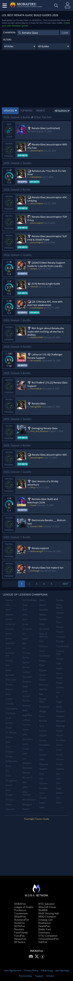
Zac (58, 773)
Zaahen (60, 768)
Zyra (58, 802)
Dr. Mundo (11, 732)
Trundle (60, 641)
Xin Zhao (60, 740)
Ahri (8, 605)
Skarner (43, 783)
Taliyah (60, 612)
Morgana (27, 804)
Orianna (43, 646)
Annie (9, 638)
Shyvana (43, 764)
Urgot (59, 668)
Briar (8, 694)
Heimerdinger (29, 600)
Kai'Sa (25, 657)
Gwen (9, 804)
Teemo (59, 627)
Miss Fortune (26, 793)
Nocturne (44, 629)
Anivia (9, 633)
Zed (58, 778)
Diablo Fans (44, 929)
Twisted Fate (60, 652)
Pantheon (44, 655)
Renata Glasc (43, 700)
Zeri (58, 783)
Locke (25, 744)
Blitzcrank (11, 679)
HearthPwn (44, 926)
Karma (25, 667)
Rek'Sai (43, 689)
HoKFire (42, 942)
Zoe (58, 797)
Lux (24, 758)
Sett (41, 749)
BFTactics (19, 942)
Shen (42, 759)
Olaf (41, 641)
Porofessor (20, 910)
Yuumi (59, 764)
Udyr (58, 663)
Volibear (60, 716)
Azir (8, 665)
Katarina (26, 681)
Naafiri (26, 809)
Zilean (59, 792)
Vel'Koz (60, 687)
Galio (8, 775)
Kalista (25, 662)
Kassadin (27, 676)
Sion (41, 773)
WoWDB (43, 910)
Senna (42, 740)
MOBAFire (20, 904)
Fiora (8, 766)
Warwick (60, 720)
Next (65, 583)
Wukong (60, 725)
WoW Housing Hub (48, 913)
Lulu (24, 753)
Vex (58, 692)
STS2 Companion (47, 935)
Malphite (27, 763)
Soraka (43, 797)
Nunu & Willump (43, 635)
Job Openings (62, 970)
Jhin (24, 643)
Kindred (26, 705)
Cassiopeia (11, 708)
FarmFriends (21, 932)
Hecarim (10, 809)
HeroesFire (20, 939)
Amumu (10, 629)
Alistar (9, 619)
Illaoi (24, 609)
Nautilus (43, 609)
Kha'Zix (26, 700)
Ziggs (59, 788)
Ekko (8, 742)
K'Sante (26, 652)
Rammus (43, 684)
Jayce (25, 638)
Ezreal (9, 756)
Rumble (43, 720)
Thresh (59, 631)
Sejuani (43, 735)
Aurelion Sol (10, 654)
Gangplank (11, 780)
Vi (57, 697)
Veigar (59, 682)
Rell (41, 694)
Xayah (59, 730)
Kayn (25, 691)
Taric (58, 622)
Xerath (59, 735)
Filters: (7, 39)
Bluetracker (44, 923)
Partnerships (25, 975)
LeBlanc (26, 720)
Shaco (42, 754)
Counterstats (21, 913)
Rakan (42, 679)
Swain (42, 802)
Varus (59, 673)
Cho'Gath (10, 713)
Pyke (41, 665)
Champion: (9, 32)
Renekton (44, 706)
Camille (9, 703)
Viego (59, 701)
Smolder (43, 788)
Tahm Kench (59, 606)
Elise (8, 746)
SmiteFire (19, 923)
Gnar (8, 790)
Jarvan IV (26, 629)
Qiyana (43, 670)
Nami (42, 600)
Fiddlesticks (12, 761)
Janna (25, 624)
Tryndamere (62, 646)
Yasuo (59, 744)
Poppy (42, 660)
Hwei (25, 605)
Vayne (59, 677)
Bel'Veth (10, 675)
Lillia (24, 734)
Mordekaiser (29, 799)
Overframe (44, 932)
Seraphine (44, 744)
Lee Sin (26, 724)
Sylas (42, 807)
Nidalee (43, 619)
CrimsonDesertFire (48, 939)
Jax (23, 633)
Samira (43, 730)
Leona (25, 729)
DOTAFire (19, 926)
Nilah (42, 624)
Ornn (42, 651)
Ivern (25, 619)
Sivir (41, 778)
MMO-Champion (47, 916)
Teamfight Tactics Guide (36, 818)
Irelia (25, 614)
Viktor (59, 706)
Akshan (9, 614)
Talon (59, 617)
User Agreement (12, 970)
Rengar (43, 711)
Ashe (8, 648)
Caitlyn (9, 698)
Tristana (60, 636)
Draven (9, 737)
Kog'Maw (27, 715)
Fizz (8, 770)
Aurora (9, 660)
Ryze (41, 725)
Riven (42, 716)
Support (39, 975)
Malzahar (27, 768)
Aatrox (9, 600)
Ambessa (10, 624)
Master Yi (27, 777)
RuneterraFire (21, 919)
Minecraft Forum (47, 907)
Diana (9, 727)
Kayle (25, 686)
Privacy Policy (31, 970)
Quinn (42, 675)
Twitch (59, 658)
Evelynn (10, 751)
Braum (9, 689)
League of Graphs (24, 907)
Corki (8, 718)
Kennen (26, 696)
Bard (8, 670)
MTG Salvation (46, 904)
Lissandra (27, 739)
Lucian (25, 748)
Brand (9, 684)
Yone (58, 749)
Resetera (19, 929)
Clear (65, 32)
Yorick (59, 754)
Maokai (26, 772)
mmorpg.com (45, 919)
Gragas (9, 794)
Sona (42, 792)
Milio (25, 787)
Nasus (42, 605)
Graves (9, 799)
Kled (24, 710)
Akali (8, 609)
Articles (50, 975)
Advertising (47, 970)
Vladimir (60, 711)
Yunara (60, 759)
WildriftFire (20, 916)
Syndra (59, 600)
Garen (9, 785)
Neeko (42, 614)
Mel (24, 782)
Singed (42, 768)
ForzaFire (19, 935)
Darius (9, 722)
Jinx (24, 648)
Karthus (26, 672)
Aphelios (10, 643)
